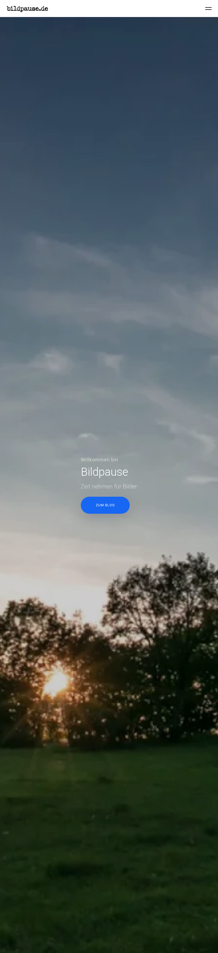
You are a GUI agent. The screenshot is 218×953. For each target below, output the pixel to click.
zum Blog (105, 505)
